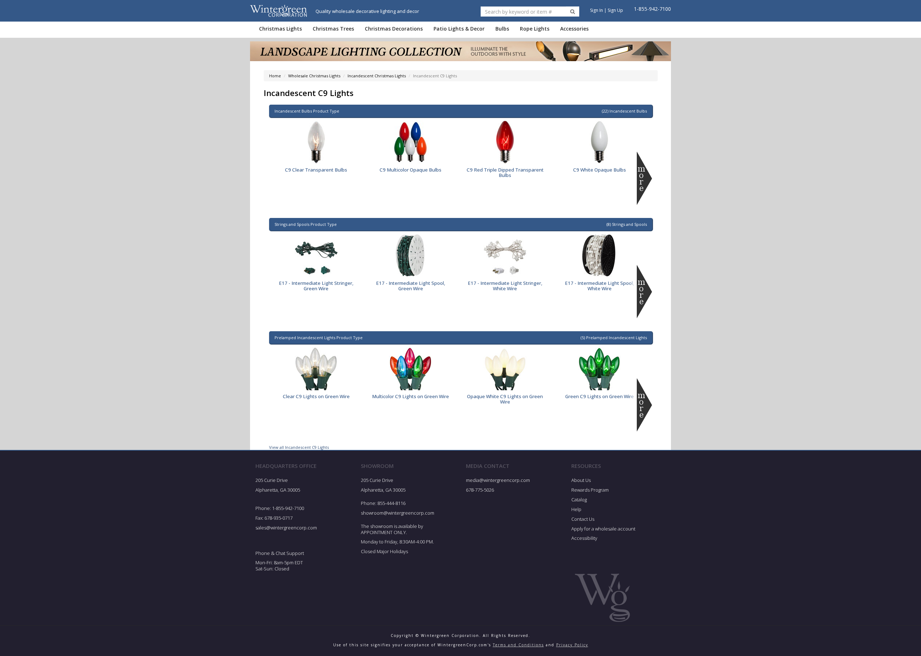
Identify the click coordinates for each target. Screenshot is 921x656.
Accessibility (584, 538)
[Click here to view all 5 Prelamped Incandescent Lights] (644, 405)
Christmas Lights (280, 28)
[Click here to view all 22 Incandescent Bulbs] (644, 178)
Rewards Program (590, 490)
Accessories (574, 28)
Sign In (596, 10)
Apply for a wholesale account (603, 528)
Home (275, 75)
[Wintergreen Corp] (278, 10)
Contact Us (582, 519)
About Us (581, 480)
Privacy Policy (572, 644)
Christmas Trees (333, 28)
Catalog (579, 499)
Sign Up (615, 10)
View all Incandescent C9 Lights (299, 447)
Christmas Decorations (394, 28)
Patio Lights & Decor (459, 28)
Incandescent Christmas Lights (377, 75)
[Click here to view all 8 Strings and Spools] (644, 291)
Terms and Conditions (518, 644)
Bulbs (502, 28)
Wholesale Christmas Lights (314, 75)
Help (576, 509)
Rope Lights (534, 28)
